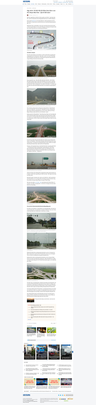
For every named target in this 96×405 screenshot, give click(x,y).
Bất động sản (60, 2)
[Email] (54, 323)
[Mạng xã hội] (62, 395)
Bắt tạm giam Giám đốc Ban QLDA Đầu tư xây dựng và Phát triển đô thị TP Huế (30, 357)
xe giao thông (56, 2)
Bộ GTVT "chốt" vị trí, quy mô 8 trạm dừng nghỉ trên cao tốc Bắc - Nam (51, 334)
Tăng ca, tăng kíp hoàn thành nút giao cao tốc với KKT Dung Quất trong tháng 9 (42, 307)
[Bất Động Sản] (62, 399)
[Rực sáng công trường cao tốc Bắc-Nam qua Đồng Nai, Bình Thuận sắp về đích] (41, 330)
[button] (72, 352)
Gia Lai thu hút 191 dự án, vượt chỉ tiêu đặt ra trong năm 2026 (32, 365)
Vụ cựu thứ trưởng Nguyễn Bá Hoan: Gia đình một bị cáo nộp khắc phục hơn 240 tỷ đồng (48, 365)
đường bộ (34, 20)
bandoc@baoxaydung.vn (45, 400)
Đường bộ (34, 8)
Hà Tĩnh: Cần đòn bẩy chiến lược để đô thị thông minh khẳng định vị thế (40, 391)
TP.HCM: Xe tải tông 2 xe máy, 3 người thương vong (66, 358)
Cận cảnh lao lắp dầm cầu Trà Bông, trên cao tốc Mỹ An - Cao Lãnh (41, 309)
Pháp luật (29, 345)
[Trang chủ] (23, 4)
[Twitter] (52, 323)
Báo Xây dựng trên (31, 323)
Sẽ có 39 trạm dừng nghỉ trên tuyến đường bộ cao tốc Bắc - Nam (31, 334)
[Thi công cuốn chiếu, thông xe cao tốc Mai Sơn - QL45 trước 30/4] (30, 300)
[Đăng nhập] (66, 1)
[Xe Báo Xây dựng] (70, 399)
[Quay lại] (27, 323)
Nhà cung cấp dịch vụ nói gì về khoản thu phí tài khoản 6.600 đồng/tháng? (54, 357)
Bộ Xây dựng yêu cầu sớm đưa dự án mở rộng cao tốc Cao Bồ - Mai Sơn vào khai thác (43, 314)
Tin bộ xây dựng (71, 2)
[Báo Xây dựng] (26, 2)
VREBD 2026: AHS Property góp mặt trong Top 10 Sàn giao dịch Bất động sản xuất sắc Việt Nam (42, 387)
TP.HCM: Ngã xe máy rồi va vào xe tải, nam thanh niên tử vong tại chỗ (65, 365)
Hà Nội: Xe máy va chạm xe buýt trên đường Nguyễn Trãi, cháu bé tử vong (42, 357)
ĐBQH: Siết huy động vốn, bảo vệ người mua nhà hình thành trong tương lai (64, 369)
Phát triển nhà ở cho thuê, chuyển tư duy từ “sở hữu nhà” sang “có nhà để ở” (48, 373)
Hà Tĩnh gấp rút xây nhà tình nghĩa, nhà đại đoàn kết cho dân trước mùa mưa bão (65, 373)
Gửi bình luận (53, 340)
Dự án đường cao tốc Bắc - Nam (36, 305)
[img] (41, 39)
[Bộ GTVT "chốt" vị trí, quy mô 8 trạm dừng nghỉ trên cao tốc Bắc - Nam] (51, 330)
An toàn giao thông (65, 2)
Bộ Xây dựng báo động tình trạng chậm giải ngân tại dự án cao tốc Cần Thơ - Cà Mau (43, 312)
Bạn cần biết (26, 391)
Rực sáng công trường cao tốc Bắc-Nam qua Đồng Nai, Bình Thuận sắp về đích (41, 335)
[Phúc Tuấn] (27, 15)
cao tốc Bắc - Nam (38, 182)
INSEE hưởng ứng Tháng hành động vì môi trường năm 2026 (66, 387)
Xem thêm (29, 319)
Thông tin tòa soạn (69, 395)
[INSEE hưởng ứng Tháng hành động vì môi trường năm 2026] (66, 381)
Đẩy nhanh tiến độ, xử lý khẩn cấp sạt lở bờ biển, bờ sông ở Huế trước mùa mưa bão (49, 369)
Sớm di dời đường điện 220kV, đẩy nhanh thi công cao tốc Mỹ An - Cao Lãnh (42, 317)
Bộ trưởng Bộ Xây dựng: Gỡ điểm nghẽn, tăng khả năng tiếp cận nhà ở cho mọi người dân (32, 369)
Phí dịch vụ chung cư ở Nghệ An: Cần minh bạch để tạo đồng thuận (32, 374)
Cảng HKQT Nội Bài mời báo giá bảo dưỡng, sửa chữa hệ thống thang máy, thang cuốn (29, 387)
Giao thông (29, 8)
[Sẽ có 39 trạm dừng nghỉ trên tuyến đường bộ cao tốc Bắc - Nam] (31, 330)
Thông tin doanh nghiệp (28, 377)
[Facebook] (51, 323)
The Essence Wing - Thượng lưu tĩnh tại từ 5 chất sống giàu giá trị (61, 391)
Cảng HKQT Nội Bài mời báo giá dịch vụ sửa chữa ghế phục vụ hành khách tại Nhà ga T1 (54, 387)
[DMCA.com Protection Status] (66, 400)
